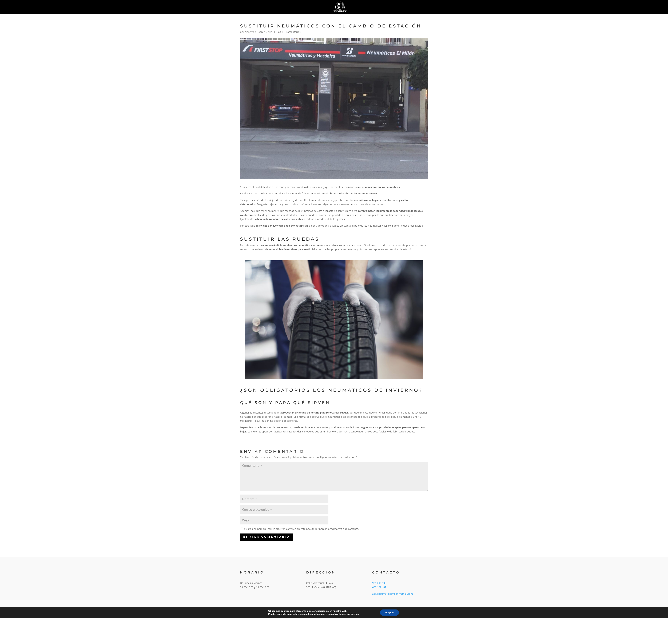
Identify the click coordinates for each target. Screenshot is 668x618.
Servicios (278, 7)
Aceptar (389, 612)
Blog (368, 7)
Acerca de (306, 7)
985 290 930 (379, 583)
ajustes (355, 614)
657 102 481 (379, 587)
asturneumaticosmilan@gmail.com (392, 593)
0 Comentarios (292, 32)
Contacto (389, 7)
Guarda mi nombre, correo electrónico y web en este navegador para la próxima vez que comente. (301, 529)
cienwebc (250, 32)
